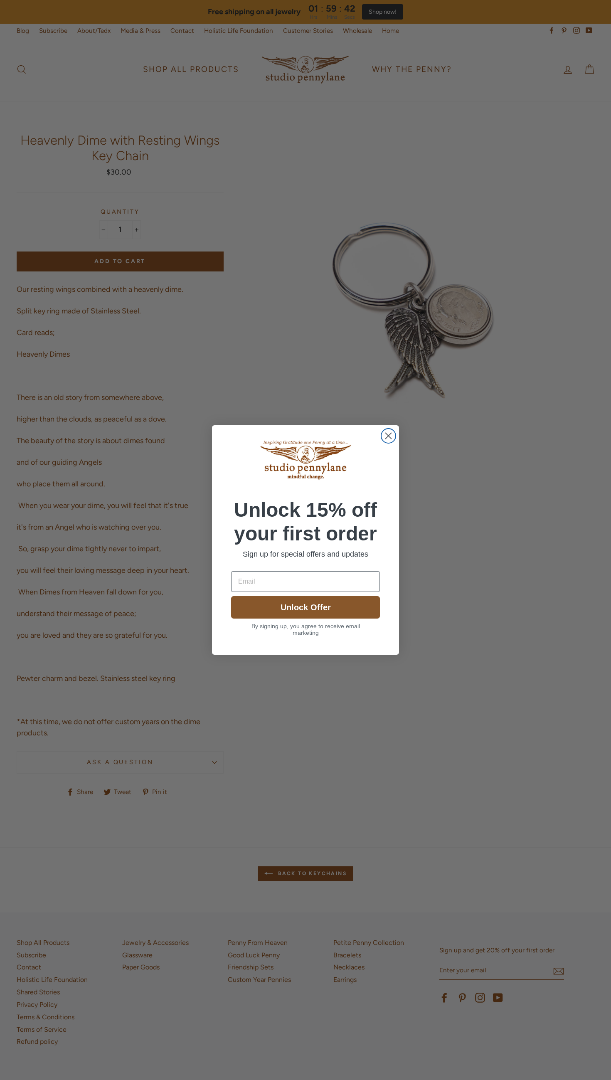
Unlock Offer (306, 607)
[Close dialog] (388, 436)
